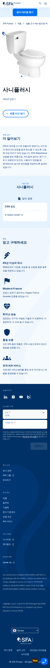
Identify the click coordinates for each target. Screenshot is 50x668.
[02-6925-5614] (44, 664)
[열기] (45, 4)
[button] (21, 76)
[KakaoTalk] (35, 664)
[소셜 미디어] (5, 397)
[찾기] (40, 3)
